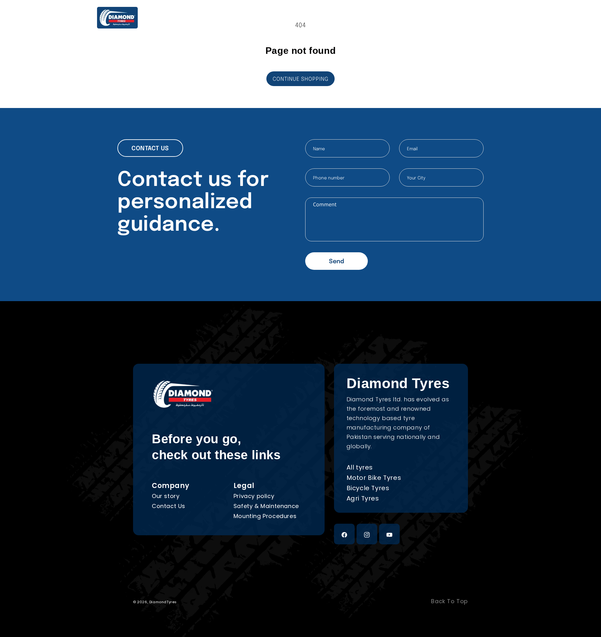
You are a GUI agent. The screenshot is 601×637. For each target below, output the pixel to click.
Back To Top (449, 601)
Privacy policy (254, 496)
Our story (165, 496)
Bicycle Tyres (368, 488)
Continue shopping (300, 79)
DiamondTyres (163, 601)
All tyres (360, 467)
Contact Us (168, 506)
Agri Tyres (363, 498)
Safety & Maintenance (266, 506)
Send (336, 262)
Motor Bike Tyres (374, 477)
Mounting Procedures (265, 516)
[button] (471, 17)
